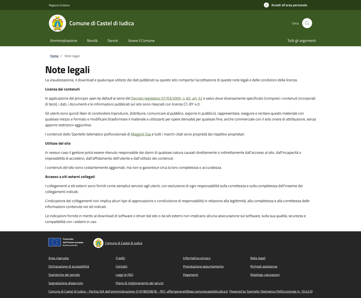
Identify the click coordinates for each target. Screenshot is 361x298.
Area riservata (58, 257)
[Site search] (307, 23)
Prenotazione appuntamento (203, 266)
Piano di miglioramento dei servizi (140, 282)
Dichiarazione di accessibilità (68, 266)
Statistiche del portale (64, 274)
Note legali (258, 257)
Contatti (121, 266)
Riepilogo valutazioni (265, 274)
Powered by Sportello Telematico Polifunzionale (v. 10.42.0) (271, 291)
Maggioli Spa (141, 134)
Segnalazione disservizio (65, 282)
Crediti (120, 257)
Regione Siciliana (59, 5)
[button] (285, 5)
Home (54, 55)
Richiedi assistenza (263, 266)
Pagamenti (190, 274)
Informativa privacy (197, 257)
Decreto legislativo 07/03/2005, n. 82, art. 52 (166, 98)
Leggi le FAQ (124, 274)
